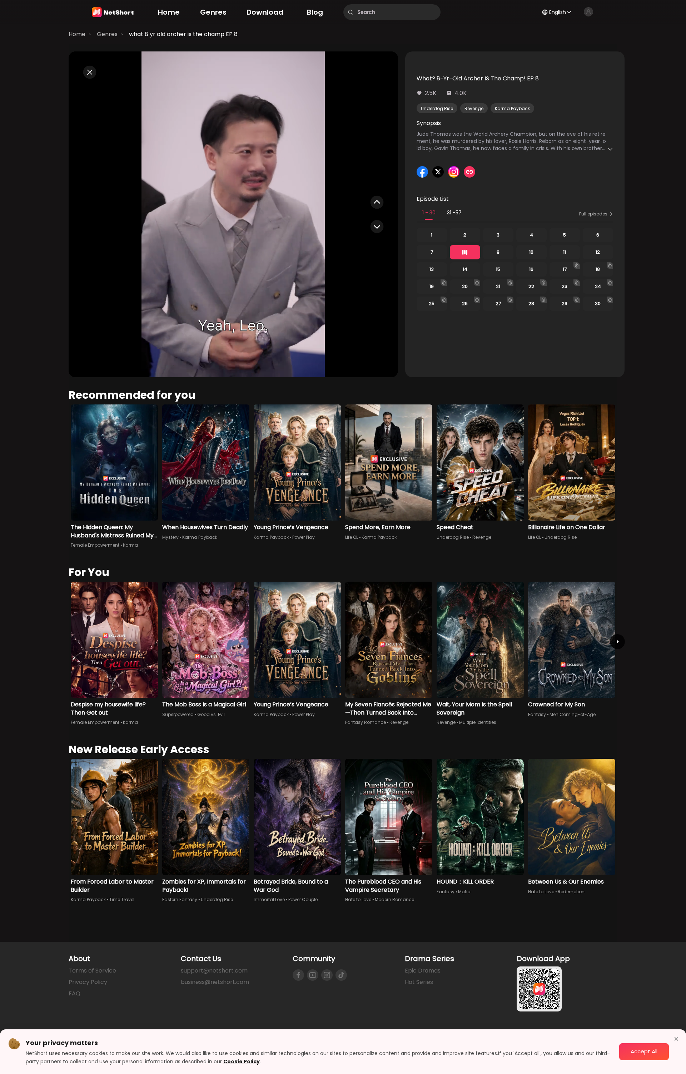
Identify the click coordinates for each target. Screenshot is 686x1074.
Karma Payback (512, 108)
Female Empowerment (95, 545)
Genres (107, 34)
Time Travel (121, 899)
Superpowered (178, 714)
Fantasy (537, 714)
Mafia (464, 892)
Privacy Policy (88, 982)
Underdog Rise (437, 108)
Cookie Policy (241, 1061)
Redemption (571, 892)
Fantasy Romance (365, 722)
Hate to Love (358, 899)
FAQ (74, 993)
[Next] (617, 641)
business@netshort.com (215, 982)
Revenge (473, 108)
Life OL (351, 537)
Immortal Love (269, 899)
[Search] (350, 12)
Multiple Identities (477, 722)
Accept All (644, 1051)
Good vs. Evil (211, 714)
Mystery (170, 537)
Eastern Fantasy (179, 899)
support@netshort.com (214, 970)
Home (77, 34)
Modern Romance (394, 899)
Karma (130, 545)
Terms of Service (92, 970)
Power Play (303, 537)
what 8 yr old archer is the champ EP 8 (183, 34)
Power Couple (303, 899)
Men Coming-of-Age (573, 714)
